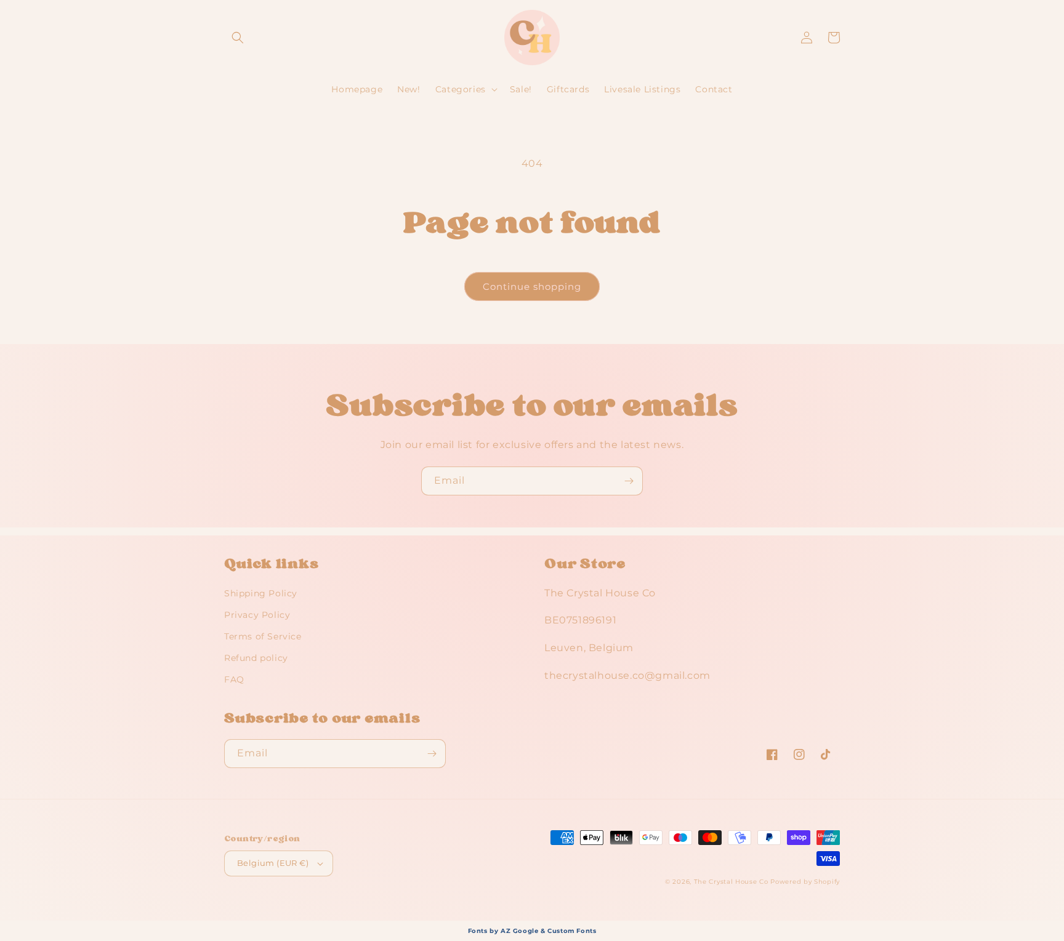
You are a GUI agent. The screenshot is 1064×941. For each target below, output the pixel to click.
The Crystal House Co (731, 882)
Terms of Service (263, 636)
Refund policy (256, 657)
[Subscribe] (628, 480)
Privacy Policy (257, 614)
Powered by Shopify (805, 882)
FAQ (234, 679)
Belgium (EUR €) (272, 863)
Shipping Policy (260, 593)
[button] (237, 37)
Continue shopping (532, 286)
